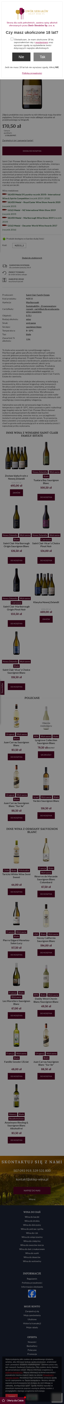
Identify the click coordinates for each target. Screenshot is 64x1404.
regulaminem (41, 42)
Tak (42, 57)
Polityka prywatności (32, 73)
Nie (21, 57)
